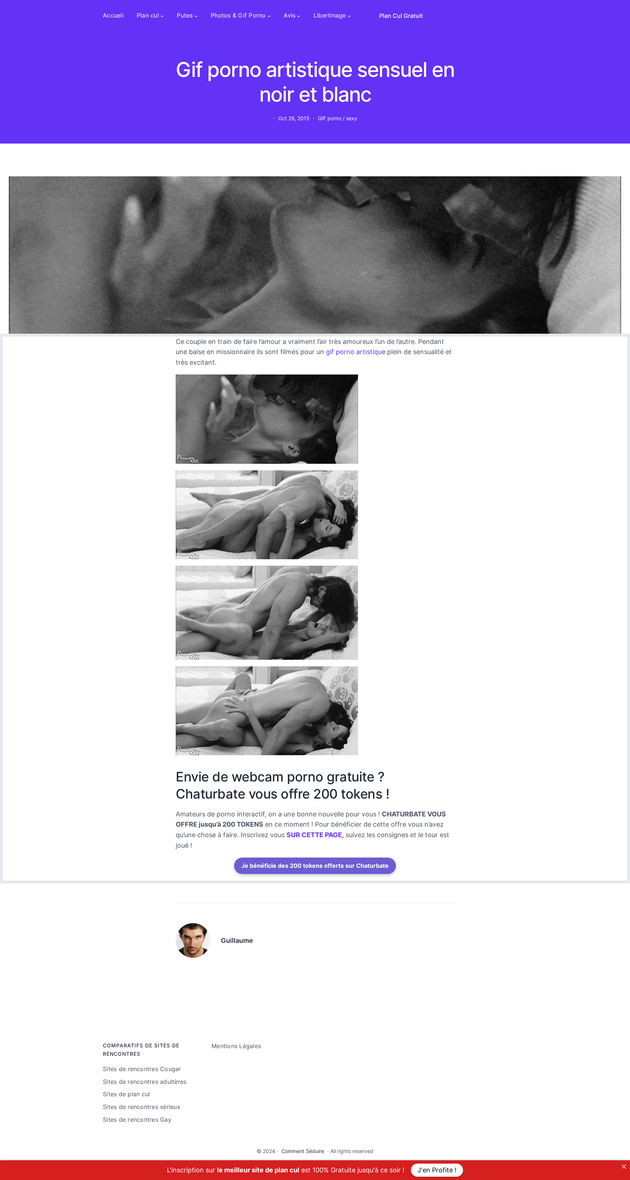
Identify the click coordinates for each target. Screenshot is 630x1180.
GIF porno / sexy (337, 118)
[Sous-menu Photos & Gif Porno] (269, 15)
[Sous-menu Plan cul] (162, 15)
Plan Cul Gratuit (401, 15)
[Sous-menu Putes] (196, 15)
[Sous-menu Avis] (298, 15)
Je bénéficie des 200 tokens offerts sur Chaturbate (315, 865)
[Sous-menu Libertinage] (349, 15)
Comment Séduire (302, 1151)
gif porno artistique (355, 352)
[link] (624, 1166)
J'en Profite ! (436, 1170)
